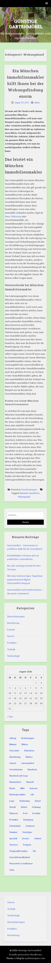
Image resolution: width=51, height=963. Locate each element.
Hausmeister (15, 782)
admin (37, 102)
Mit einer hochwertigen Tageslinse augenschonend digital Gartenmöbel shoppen (25, 579)
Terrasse (13, 844)
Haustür (30, 782)
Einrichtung (13, 622)
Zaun (11, 869)
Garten (10, 636)
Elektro (29, 757)
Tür (34, 851)
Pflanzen (13, 813)
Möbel (24, 807)
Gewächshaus (16, 769)
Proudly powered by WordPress (25, 954)
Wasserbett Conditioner (21, 863)
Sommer (13, 832)
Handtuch (32, 769)
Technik (11, 649)
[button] (47, 3)
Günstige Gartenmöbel (25, 23)
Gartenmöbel (27, 763)
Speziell (13, 838)
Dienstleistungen (29, 489)
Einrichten (29, 750)
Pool (25, 813)
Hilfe (22, 788)
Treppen (27, 844)
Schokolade (15, 825)
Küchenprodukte (17, 794)
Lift (32, 794)
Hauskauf (23, 493)
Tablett (37, 838)
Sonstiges (27, 832)
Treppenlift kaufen (18, 851)
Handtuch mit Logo (18, 775)
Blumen (12, 744)
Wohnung (16, 216)
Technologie (13, 655)
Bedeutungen (27, 738)
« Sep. (10, 716)
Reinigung (28, 819)
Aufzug (12, 738)
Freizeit (11, 629)
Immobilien (34, 493)
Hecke (12, 788)
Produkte (12, 642)
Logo (11, 800)
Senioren (30, 825)
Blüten (25, 744)
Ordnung (36, 807)
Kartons (34, 788)
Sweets (25, 838)
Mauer (38, 800)
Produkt (36, 813)
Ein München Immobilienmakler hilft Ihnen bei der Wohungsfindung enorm (25, 83)
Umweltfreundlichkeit (19, 857)
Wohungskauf (24, 496)
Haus (7, 216)
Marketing (24, 800)
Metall (12, 807)
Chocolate (14, 750)
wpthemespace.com (35, 958)
